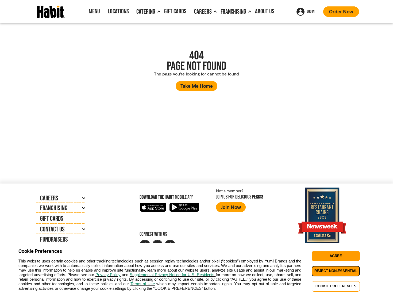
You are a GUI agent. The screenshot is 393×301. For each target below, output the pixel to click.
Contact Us (52, 229)
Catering (145, 11)
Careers (203, 11)
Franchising (233, 11)
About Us (264, 11)
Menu (94, 11)
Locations (118, 11)
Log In (310, 11)
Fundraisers (54, 239)
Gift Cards (175, 11)
